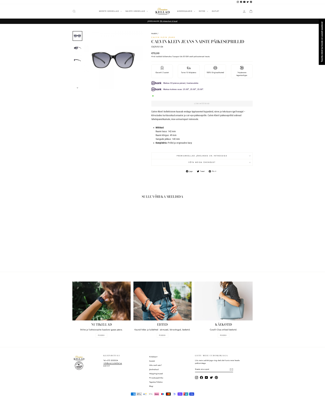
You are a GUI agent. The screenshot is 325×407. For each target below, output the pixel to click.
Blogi (151, 386)
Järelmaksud (154, 369)
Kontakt (152, 361)
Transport (176, 56)
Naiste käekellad (136, 11)
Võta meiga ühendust (202, 162)
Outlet (215, 11)
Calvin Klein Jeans (163, 37)
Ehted (202, 11)
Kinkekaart (153, 356)
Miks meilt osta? (155, 365)
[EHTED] (162, 301)
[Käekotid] (223, 301)
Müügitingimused (156, 373)
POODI (101, 335)
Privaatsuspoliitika (156, 377)
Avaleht (154, 33)
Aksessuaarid (185, 11)
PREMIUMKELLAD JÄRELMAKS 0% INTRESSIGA (202, 156)
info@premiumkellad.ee (112, 363)
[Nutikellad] (101, 301)
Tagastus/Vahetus (155, 382)
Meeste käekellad (109, 11)
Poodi (162, 335)
